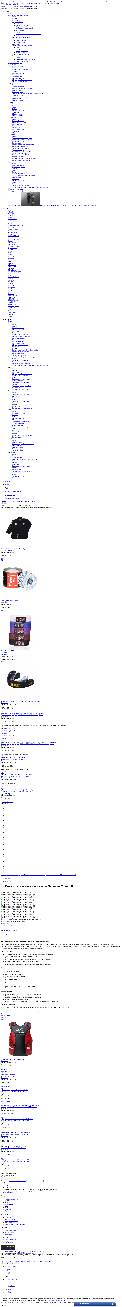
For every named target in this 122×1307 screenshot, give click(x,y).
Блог (6, 1206)
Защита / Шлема (10, 1219)
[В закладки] (1, 554)
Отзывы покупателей (11, 1199)
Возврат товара (9, 1204)
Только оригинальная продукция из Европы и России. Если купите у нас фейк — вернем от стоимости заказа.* (38, 875)
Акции (7, 1236)
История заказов (10, 1232)
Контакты (56, 3)
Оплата (50, 3)
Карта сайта (8, 1211)
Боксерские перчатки (11, 1221)
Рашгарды (8, 1217)
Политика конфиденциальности (24, 1261)
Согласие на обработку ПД (44, 1261)
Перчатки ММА (10, 1222)
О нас (40, 3)
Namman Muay (5, 921)
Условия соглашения (7, 1261)
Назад (10, 13)
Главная (7, 878)
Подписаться (5, 1179)
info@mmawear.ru (29, 5)
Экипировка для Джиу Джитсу (15, 1224)
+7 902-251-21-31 (17, 5)
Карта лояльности (10, 1239)
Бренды (7, 1237)
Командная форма (10, 1242)
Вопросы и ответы (11, 1241)
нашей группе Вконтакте (41, 1011)
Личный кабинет (10, 1230)
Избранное (8, 1234)
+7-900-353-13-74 (6, 5)
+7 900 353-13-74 (10, 1187)
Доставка (45, 3)
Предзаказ (4, 654)
